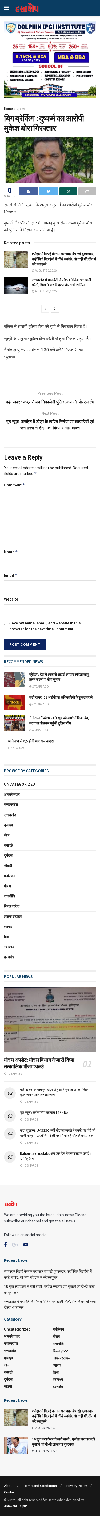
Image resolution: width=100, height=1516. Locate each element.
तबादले (8, 845)
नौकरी (8, 866)
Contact (10, 1492)
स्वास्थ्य (9, 947)
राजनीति (9, 896)
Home (8, 109)
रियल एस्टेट (11, 906)
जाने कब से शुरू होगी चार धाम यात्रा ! (31, 741)
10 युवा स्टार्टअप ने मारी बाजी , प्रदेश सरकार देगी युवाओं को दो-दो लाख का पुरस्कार (63, 1442)
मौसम (7, 886)
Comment (14, 485)
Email (10, 575)
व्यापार (8, 926)
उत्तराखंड (10, 815)
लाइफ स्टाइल (13, 916)
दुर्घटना (8, 855)
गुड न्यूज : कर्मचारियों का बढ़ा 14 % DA (44, 1112)
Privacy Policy (76, 1486)
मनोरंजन (9, 876)
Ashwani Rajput (15, 1506)
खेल (6, 835)
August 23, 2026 (45, 291)
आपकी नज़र (12, 794)
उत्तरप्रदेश (11, 804)
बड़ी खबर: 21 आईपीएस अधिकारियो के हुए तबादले (61, 697)
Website (11, 599)
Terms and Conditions (40, 1486)
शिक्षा (7, 937)
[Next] (55, 309)
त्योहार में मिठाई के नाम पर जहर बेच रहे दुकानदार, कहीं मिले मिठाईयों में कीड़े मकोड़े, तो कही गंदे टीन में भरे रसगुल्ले (64, 258)
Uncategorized (19, 784)
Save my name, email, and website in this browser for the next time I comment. (45, 626)
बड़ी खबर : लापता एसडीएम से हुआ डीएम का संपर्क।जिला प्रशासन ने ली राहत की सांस (54, 1092)
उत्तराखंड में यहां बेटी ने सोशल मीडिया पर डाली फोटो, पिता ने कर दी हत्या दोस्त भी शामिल (61, 282)
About (9, 1486)
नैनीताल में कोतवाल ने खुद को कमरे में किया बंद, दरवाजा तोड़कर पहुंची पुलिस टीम (59, 720)
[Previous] (45, 309)
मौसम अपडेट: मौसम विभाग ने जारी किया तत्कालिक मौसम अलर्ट (39, 1063)
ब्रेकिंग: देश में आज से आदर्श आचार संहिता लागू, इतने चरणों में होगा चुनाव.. (59, 677)
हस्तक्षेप (9, 957)
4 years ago (40, 704)
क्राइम (21, 109)
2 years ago (40, 686)
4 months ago (42, 730)
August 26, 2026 (45, 270)
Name (11, 551)
